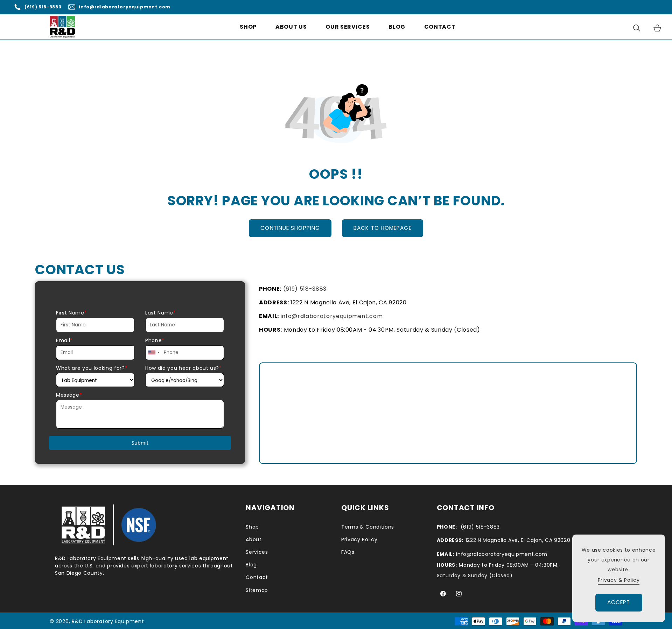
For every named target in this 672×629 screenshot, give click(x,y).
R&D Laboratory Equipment (108, 621)
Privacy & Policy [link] (619, 580)
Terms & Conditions (367, 526)
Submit (140, 442)
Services (257, 552)
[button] (347, 27)
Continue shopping (290, 228)
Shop (248, 27)
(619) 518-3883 (42, 7)
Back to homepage (383, 228)
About (253, 539)
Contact (440, 27)
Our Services (348, 27)
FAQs (348, 552)
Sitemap (257, 590)
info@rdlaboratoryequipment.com (124, 7)
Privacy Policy (359, 539)
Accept (618, 602)
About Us (291, 27)
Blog (396, 27)
